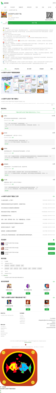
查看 (9, 293)
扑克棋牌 (39, 268)
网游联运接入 (22, 321)
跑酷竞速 (7, 265)
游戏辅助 (25, 268)
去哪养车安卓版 (9, 290)
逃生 (11, 268)
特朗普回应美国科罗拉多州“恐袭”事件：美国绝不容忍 (13, 204)
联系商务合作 (22, 318)
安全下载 (34, 23)
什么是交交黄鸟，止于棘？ (7, 200)
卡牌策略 (18, 265)
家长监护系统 (3, 334)
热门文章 (29, 68)
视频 (52, 68)
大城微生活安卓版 (9, 306)
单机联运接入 (22, 323)
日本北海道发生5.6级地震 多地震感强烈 (10, 208)
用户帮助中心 (3, 326)
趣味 (22, 265)
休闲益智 (7, 268)
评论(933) (17, 68)
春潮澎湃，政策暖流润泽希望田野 (8, 231)
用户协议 (2, 329)
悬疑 (20, 268)
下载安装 (17, 17)
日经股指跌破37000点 (6, 215)
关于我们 (21, 315)
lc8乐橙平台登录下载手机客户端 (7, 315)
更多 (54, 108)
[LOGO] (4, 3)
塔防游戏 (12, 265)
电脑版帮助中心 (4, 328)
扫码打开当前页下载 (49, 19)
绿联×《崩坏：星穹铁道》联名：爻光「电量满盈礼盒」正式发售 (15, 219)
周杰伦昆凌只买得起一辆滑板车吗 (8, 211)
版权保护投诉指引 (4, 333)
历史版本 (42, 68)
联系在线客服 (52, 325)
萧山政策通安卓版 (28, 290)
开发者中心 (22, 316)
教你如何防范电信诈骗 (51, 327)
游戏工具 (16, 268)
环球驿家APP (28, 306)
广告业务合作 (22, 320)
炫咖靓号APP (47, 306)
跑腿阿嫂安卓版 (47, 290)
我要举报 (2, 336)
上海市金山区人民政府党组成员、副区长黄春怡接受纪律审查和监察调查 (17, 234)
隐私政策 (6, 275)
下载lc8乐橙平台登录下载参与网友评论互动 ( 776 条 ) (28, 112)
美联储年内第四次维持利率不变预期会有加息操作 (12, 223)
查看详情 (51, 244)
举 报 (0, 391)
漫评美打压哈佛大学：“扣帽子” (8, 227)
